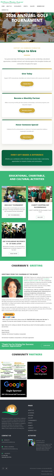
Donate (30, 425)
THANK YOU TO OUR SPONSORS (27, 26)
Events (30, 423)
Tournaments (32, 420)
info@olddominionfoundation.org (10, 449)
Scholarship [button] (17, 6)
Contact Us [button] (5, 10)
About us (31, 410)
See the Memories (14, 215)
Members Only (40, 6)
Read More (13, 253)
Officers (30, 415)
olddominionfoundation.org (8, 442)
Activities (31, 413)
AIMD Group (49, 474)
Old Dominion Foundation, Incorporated (39, 468)
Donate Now (27, 84)
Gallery (40, 217)
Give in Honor (27, 137)
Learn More (46, 345)
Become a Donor (27, 110)
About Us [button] (8, 6)
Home (3, 6)
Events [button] (25, 6)
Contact (30, 428)
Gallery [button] (32, 6)
